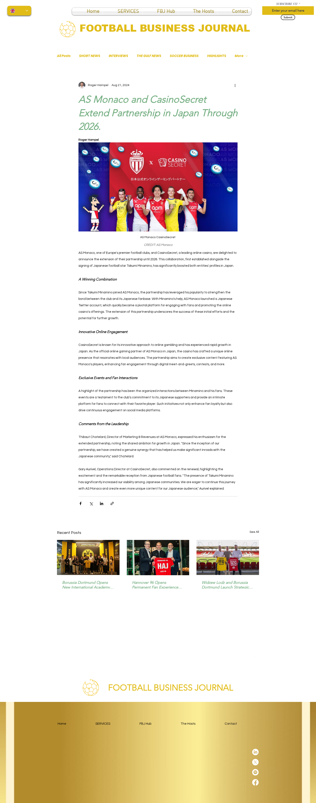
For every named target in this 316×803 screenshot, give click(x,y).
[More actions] (235, 85)
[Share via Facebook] (80, 503)
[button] (160, 11)
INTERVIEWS (118, 56)
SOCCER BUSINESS (184, 56)
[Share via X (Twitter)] (91, 503)
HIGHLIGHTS (216, 56)
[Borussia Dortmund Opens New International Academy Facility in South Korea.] (88, 557)
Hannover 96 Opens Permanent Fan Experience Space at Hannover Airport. (155, 585)
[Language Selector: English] (19, 10)
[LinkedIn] (307, 371)
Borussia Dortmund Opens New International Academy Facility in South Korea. (86, 585)
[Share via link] (112, 503)
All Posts (64, 56)
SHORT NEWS (89, 56)
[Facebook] (307, 401)
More (239, 56)
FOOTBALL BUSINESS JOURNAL (165, 28)
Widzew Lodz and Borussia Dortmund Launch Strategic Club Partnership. (225, 585)
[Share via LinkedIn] (102, 503)
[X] (307, 381)
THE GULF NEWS (149, 56)
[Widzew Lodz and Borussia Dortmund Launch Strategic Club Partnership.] (227, 557)
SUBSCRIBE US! (287, 3)
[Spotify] (307, 391)
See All (254, 531)
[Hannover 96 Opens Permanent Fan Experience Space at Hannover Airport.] (158, 557)
